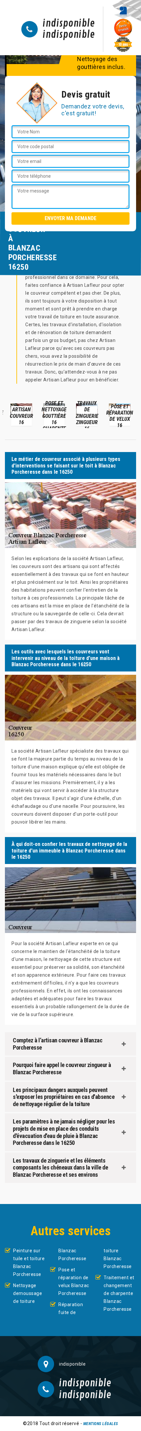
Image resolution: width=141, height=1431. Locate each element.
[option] (21, 414)
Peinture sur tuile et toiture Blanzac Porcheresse (29, 1262)
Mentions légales (100, 1423)
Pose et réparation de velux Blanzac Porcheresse (73, 1281)
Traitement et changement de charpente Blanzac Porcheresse (119, 1293)
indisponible (69, 24)
